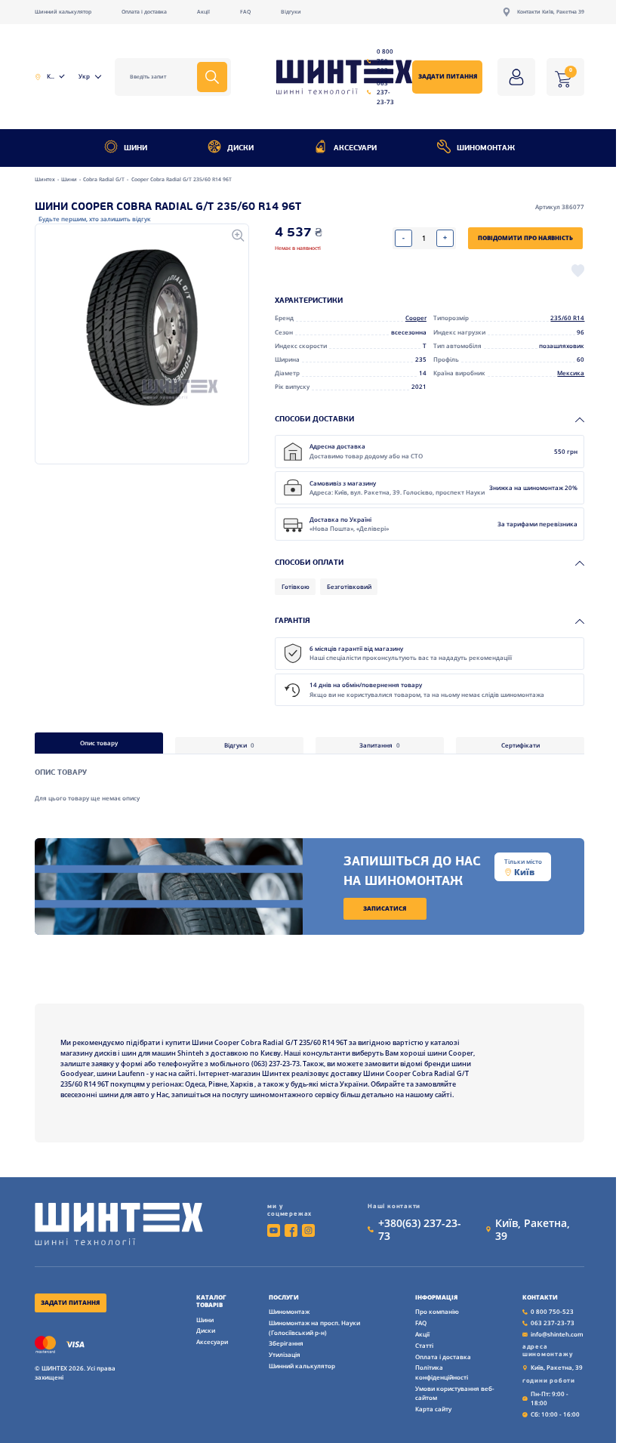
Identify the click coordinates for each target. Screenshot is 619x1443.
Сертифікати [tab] (520, 745)
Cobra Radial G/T (104, 179)
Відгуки (291, 11)
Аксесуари (355, 148)
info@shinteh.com (557, 1334)
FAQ (245, 11)
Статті (424, 1345)
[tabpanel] (310, 778)
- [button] (403, 237)
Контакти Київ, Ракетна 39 (550, 11)
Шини (135, 148)
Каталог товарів (211, 1301)
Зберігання (286, 1343)
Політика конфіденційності (441, 1372)
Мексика (570, 372)
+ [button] (445, 237)
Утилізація (284, 1354)
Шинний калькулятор (63, 11)
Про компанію (437, 1311)
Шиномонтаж (486, 148)
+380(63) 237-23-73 (419, 1229)
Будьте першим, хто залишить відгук (94, 218)
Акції (203, 11)
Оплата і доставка (144, 11)
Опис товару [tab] (99, 742)
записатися (384, 908)
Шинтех (46, 179)
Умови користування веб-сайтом (454, 1393)
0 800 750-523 (385, 60)
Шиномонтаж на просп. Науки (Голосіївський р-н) (314, 1327)
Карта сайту (433, 1408)
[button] (142, 328)
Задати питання (447, 76)
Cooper (416, 317)
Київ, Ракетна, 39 (532, 1229)
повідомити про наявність (525, 237)
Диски (240, 148)
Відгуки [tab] (239, 745)
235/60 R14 (567, 317)
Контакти (540, 1297)
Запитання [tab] (380, 745)
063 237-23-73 (385, 92)
